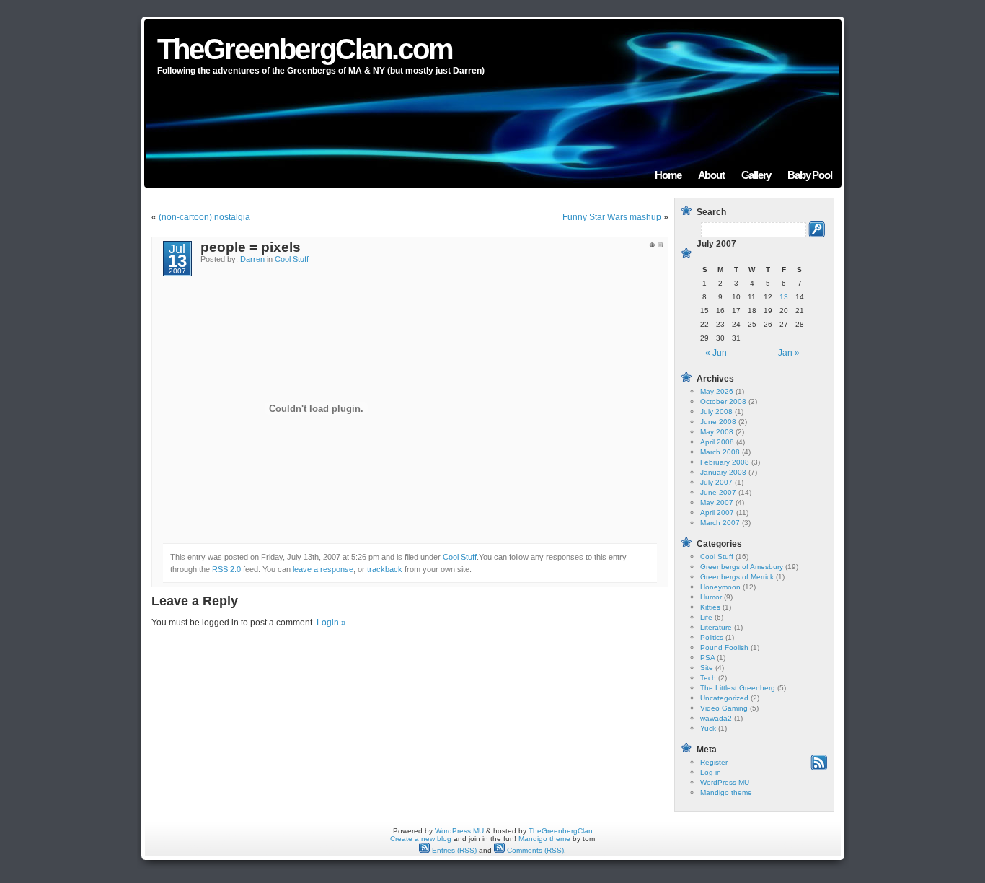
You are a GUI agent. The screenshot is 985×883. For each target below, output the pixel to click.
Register (714, 762)
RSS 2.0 (226, 569)
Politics (711, 637)
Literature (716, 627)
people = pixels (250, 247)
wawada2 (716, 718)
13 (783, 297)
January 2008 (723, 472)
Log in (710, 772)
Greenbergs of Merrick (737, 577)
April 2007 (717, 513)
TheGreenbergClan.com (305, 49)
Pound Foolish (724, 647)
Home (668, 175)
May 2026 (716, 391)
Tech (708, 678)
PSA (707, 658)
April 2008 (717, 442)
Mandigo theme (726, 792)
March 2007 (720, 523)
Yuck (708, 728)
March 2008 (720, 452)
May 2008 (716, 432)
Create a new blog (420, 839)
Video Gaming (724, 708)
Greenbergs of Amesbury (741, 567)
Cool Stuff (292, 259)
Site (706, 668)
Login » (331, 623)
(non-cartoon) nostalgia (204, 217)
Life (706, 617)
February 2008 (724, 462)
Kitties (710, 607)
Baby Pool (809, 175)
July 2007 (716, 482)
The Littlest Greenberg (737, 688)
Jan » (789, 353)
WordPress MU (724, 782)
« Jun (716, 353)
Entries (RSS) (453, 850)
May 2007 (716, 502)
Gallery (756, 175)
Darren (252, 259)
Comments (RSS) (534, 850)
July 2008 (716, 412)
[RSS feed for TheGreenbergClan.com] (818, 768)
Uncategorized (724, 698)
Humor (711, 597)
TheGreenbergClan (561, 831)
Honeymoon (720, 587)
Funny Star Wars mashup (611, 217)
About (711, 175)
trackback (384, 569)
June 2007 (718, 492)
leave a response (323, 569)
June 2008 (718, 422)
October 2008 (723, 401)
